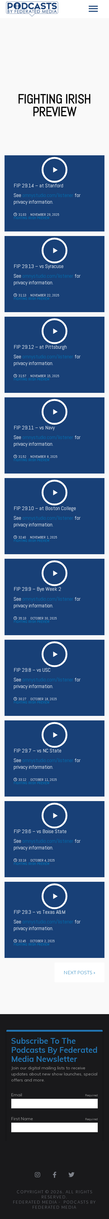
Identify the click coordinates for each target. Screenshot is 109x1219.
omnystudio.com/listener (47, 195)
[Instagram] (37, 1174)
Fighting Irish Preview (31, 218)
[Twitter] (71, 1174)
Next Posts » (79, 972)
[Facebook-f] (54, 1174)
